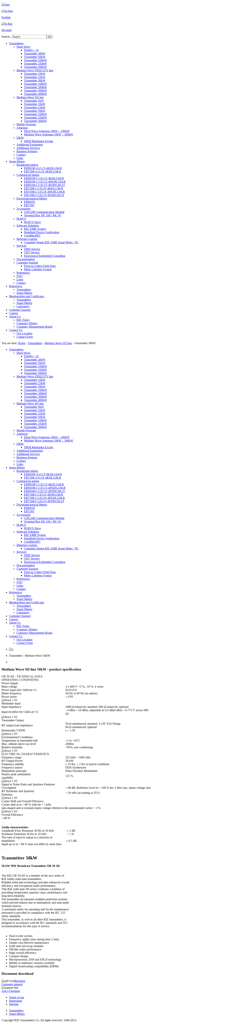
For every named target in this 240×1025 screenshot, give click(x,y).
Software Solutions (27, 225)
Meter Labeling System (38, 269)
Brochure (19, 980)
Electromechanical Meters (31, 198)
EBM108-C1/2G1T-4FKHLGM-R (45, 181)
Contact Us (15, 330)
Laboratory (23, 306)
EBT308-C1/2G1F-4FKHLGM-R (44, 191)
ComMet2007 (32, 235)
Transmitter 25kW (34, 77)
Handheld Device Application (41, 232)
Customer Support (27, 262)
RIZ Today (23, 319)
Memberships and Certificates (26, 296)
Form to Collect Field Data (40, 266)
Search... (7, 36)
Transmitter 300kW (35, 90)
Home (21, 343)
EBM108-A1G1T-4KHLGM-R (43, 168)
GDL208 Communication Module (44, 212)
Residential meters (27, 164)
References (23, 272)
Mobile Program (26, 124)
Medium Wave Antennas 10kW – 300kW (48, 134)
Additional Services (28, 148)
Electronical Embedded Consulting (44, 255)
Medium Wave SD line (30, 97)
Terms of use (16, 997)
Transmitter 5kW (34, 100)
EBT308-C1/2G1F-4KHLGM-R (43, 188)
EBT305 (29, 205)
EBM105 (29, 201)
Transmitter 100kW (35, 60)
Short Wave (23, 46)
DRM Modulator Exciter (38, 141)
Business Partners (26, 151)
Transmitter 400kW (35, 94)
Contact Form (24, 336)
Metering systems (26, 239)
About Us (15, 316)
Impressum (15, 1000)
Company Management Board (34, 326)
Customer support (12, 984)
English (6, 17)
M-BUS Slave (32, 222)
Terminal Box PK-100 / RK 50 (42, 215)
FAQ (19, 276)
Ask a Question (11, 991)
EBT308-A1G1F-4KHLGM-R (42, 171)
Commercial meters (27, 174)
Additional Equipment (29, 144)
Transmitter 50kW (34, 56)
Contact (21, 154)
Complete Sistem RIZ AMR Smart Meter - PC (51, 242)
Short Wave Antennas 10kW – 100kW (47, 131)
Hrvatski (7, 30)
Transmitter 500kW (35, 67)
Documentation (25, 259)
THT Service (32, 252)
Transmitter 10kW (34, 73)
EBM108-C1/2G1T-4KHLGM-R (44, 178)
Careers (13, 313)
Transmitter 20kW (34, 53)
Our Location (24, 333)
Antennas (22, 127)
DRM (19, 137)
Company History (27, 323)
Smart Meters (17, 161)
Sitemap (14, 1004)
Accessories (23, 208)
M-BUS (21, 218)
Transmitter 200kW (35, 87)
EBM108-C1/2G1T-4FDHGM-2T (44, 185)
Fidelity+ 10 (31, 50)
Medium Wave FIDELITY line (34, 70)
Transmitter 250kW (35, 63)
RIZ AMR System (35, 228)
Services (21, 245)
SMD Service (32, 249)
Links (19, 158)
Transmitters (16, 43)
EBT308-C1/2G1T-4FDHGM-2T (44, 195)
